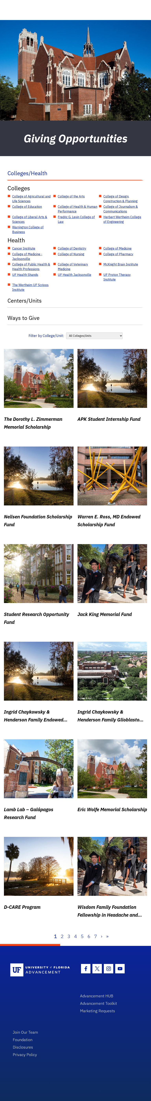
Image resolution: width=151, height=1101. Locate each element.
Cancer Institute (23, 248)
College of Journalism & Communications (120, 209)
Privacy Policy (25, 1054)
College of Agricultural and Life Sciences (31, 198)
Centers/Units (24, 300)
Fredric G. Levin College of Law (76, 219)
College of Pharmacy (118, 254)
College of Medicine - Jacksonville (27, 256)
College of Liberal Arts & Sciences (29, 219)
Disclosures (23, 1047)
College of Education (27, 207)
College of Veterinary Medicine (73, 266)
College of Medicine (117, 248)
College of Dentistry (72, 248)
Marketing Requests (97, 1010)
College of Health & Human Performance (77, 209)
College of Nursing (71, 254)
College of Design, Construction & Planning (120, 198)
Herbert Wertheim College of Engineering (122, 219)
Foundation (22, 1039)
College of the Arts (71, 196)
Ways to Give (23, 317)
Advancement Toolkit (98, 1003)
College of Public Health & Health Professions (31, 266)
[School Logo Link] (41, 970)
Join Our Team (25, 1032)
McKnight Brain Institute (120, 264)
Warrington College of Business (27, 229)
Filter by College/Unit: (46, 335)
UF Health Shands (25, 275)
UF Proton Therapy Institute (117, 277)
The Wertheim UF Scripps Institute (30, 287)
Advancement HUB (96, 995)
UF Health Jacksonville (74, 275)
